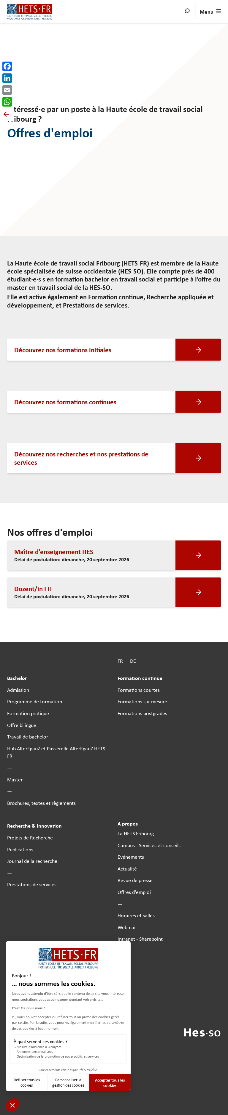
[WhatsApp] (7, 102)
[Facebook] (7, 66)
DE (133, 660)
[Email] (7, 90)
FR (120, 660)
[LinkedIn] (7, 78)
